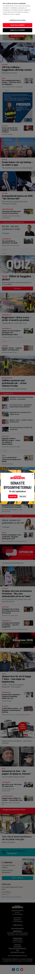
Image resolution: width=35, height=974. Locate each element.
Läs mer (17, 14)
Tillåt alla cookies (17, 25)
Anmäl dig (12, 496)
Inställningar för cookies (18, 20)
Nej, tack (23, 496)
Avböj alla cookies (17, 30)
